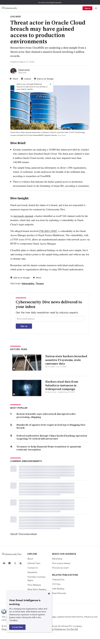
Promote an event (60, 567)
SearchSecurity (59, 593)
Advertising (57, 558)
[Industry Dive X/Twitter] (15, 563)
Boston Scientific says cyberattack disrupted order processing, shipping (46, 415)
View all (13, 533)
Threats (40, 283)
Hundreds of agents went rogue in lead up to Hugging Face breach (51, 426)
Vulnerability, (28, 283)
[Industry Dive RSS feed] (20, 563)
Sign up (87, 8)
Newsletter (32, 572)
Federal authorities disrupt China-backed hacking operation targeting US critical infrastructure (52, 437)
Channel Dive (58, 579)
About (30, 558)
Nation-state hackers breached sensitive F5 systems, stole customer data (66, 359)
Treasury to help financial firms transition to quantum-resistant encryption (49, 448)
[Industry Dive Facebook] (9, 563)
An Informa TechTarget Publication (50, 2)
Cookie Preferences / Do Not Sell (62, 629)
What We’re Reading (36, 589)
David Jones (24, 69)
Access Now (17, 627)
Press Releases (34, 585)
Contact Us (32, 567)
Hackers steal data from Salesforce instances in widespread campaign (61, 385)
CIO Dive (56, 584)
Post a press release (28, 533)
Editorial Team (33, 563)
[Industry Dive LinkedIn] (4, 563)
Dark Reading (58, 588)
